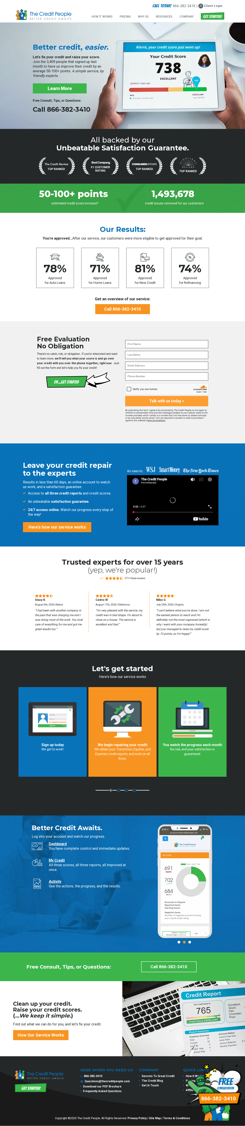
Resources (164, 16)
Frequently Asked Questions (102, 1091)
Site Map (155, 1118)
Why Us (143, 16)
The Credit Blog (152, 1080)
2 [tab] (118, 790)
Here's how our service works (57, 527)
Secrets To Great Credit (158, 1076)
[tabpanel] (52, 732)
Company (187, 16)
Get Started (212, 16)
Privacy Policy (137, 1118)
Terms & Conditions (176, 1118)
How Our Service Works (41, 1035)
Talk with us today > (166, 401)
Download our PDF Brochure (102, 1086)
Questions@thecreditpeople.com (107, 1081)
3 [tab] (126, 790)
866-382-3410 (93, 1076)
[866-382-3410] (215, 1123)
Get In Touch (150, 1085)
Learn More (60, 88)
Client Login (212, 6)
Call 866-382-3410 (61, 109)
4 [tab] (134, 790)
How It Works (102, 16)
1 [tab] (110, 790)
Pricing (125, 16)
